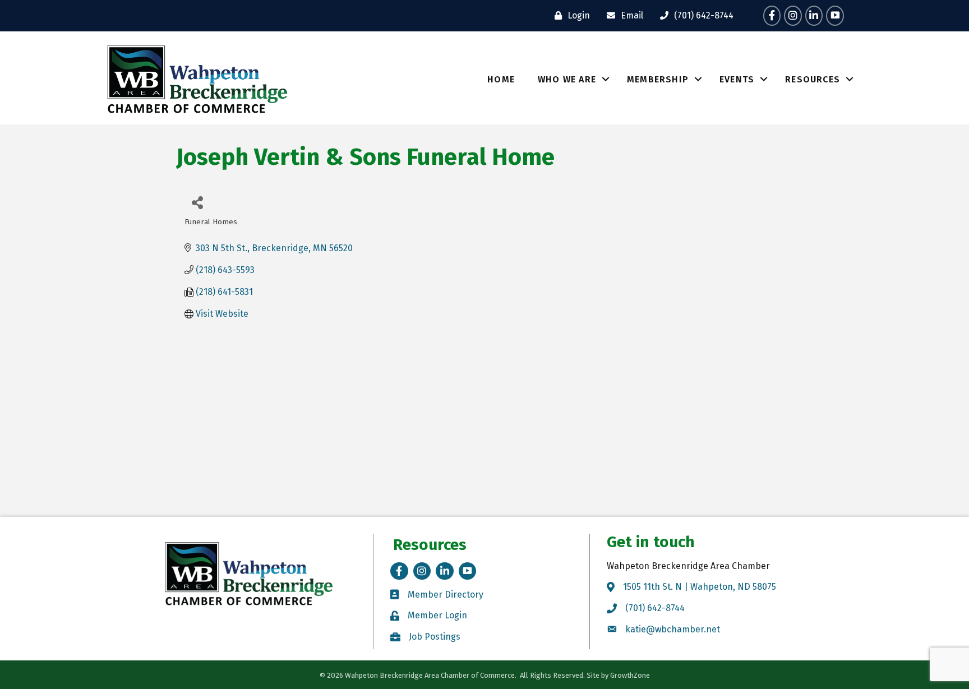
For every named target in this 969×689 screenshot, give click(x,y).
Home (501, 79)
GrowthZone (630, 675)
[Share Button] (197, 202)
